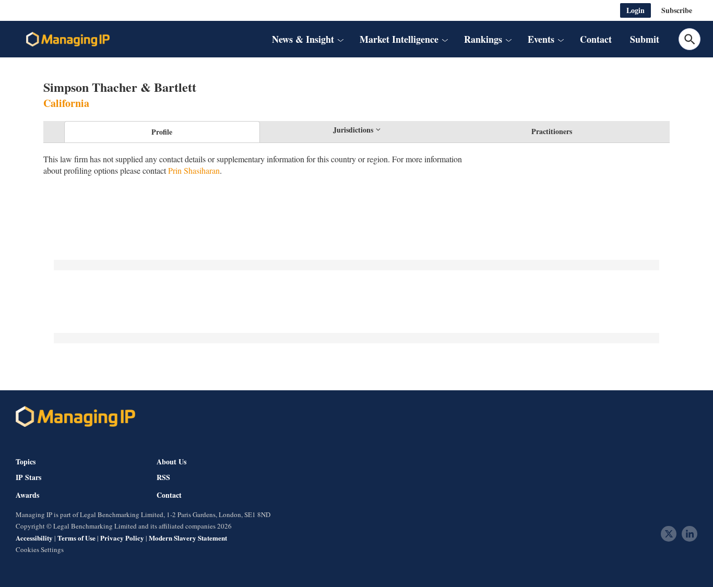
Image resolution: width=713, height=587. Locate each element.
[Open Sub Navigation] (340, 39)
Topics (25, 461)
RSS (163, 477)
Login (635, 10)
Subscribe (676, 10)
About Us (171, 461)
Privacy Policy (122, 538)
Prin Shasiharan (194, 170)
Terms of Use (76, 538)
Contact (596, 39)
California (66, 103)
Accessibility (34, 538)
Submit (644, 39)
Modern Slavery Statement (188, 538)
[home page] (68, 39)
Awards (27, 495)
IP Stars (28, 477)
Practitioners (551, 131)
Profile (161, 131)
